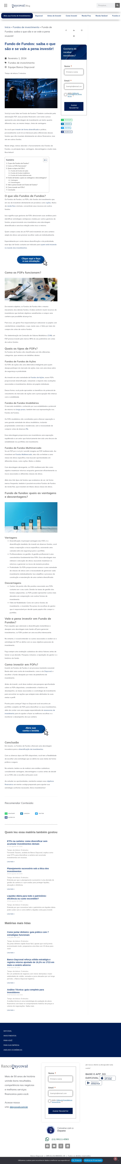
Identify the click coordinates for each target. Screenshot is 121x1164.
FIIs (27, 429)
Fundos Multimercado (24, 454)
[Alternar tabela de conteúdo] (44, 160)
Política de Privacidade (93, 1160)
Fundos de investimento (26, 27)
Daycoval (39, 16)
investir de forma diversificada (27, 129)
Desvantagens (15, 182)
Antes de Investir (54, 16)
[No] (118, 1160)
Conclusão (11, 190)
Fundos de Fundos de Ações (19, 171)
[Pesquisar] (117, 5)
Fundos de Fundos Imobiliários (20, 173)
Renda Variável (102, 16)
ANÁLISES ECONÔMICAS (13, 1050)
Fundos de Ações (37, 377)
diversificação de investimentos (31, 749)
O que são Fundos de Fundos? (18, 163)
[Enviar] (73, 106)
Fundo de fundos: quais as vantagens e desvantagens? (27, 178)
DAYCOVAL (8, 1031)
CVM (50, 335)
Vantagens (14, 180)
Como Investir (71, 16)
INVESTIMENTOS (10, 1036)
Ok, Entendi (76, 1160)
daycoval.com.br (19, 1106)
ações (48, 203)
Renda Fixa (86, 16)
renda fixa (11, 206)
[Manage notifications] (115, 1159)
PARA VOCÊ (8, 1040)
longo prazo (21, 409)
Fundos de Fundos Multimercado (21, 175)
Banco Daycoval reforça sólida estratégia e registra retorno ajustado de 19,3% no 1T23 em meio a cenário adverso (30, 962)
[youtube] (74, 35)
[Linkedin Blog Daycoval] (74, 30)
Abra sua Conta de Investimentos (17, 16)
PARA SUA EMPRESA (11, 1045)
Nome (67, 66)
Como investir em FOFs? (16, 187)
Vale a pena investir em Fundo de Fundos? (22, 185)
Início (8, 27)
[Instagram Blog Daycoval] (81, 30)
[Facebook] (66, 30)
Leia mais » (11, 861)
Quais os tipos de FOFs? (16, 168)
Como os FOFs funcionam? (17, 166)
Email (67, 80)
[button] (5, 5)
